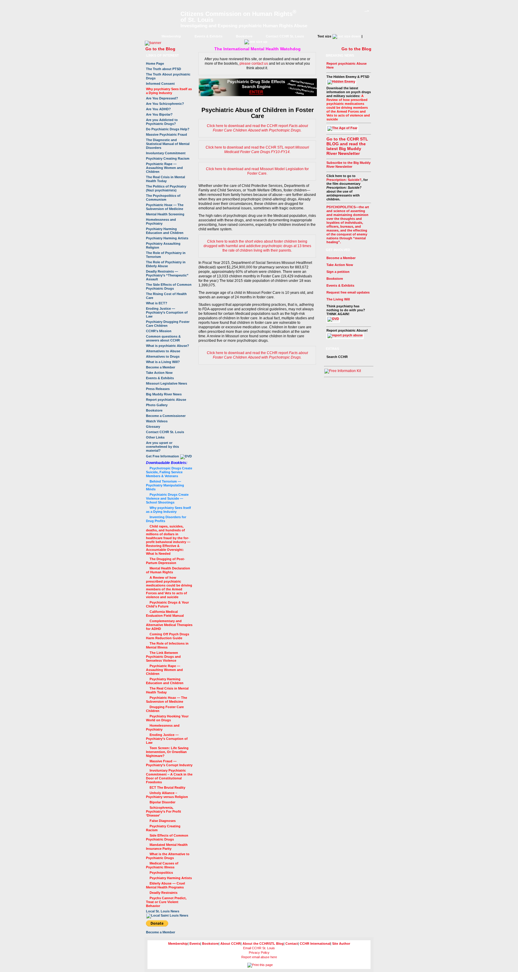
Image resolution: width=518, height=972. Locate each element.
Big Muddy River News (164, 394)
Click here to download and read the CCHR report (257, 128)
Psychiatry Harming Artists (167, 238)
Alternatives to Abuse (163, 351)
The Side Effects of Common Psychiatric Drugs (169, 286)
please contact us (254, 63)
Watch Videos (157, 421)
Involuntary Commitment (166, 153)
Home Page (155, 63)
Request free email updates (348, 292)
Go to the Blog (160, 48)
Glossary (153, 426)
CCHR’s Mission (158, 331)
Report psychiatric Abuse (166, 399)
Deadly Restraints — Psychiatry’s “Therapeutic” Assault (167, 275)
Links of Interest (162, 55)
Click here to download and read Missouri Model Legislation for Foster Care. (257, 171)
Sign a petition (338, 271)
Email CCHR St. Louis (259, 948)
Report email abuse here (259, 957)
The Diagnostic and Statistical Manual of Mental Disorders (167, 143)
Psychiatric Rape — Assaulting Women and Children (164, 167)
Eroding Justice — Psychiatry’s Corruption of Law (167, 312)
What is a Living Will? (163, 362)
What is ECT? (156, 303)
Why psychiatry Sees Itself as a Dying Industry (169, 91)
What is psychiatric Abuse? (167, 345)
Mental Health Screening (165, 214)
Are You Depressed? (162, 98)
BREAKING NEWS (340, 55)
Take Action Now (159, 372)
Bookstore (244, 36)
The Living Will (338, 299)
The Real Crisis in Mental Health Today (165, 179)
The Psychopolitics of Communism (163, 197)
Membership (171, 36)
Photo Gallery (157, 405)
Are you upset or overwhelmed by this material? (162, 446)
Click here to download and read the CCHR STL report (257, 149)
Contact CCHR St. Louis (285, 36)
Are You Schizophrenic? (165, 103)
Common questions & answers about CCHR (163, 338)
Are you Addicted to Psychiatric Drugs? (162, 122)
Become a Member (160, 367)
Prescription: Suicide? (344, 180)
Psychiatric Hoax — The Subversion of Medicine (164, 207)
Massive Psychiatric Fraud (166, 134)
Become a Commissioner (166, 416)
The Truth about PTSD (163, 69)
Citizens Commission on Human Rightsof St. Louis (238, 16)
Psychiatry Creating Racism (167, 158)
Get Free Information (163, 456)
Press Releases (158, 389)
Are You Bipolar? (159, 114)
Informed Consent (160, 83)
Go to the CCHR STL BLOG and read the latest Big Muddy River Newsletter (347, 146)
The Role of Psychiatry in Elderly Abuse (166, 264)
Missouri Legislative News (166, 383)
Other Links (155, 437)
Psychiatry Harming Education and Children (164, 231)
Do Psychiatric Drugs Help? (167, 129)
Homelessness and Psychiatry (161, 221)
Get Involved (338, 250)
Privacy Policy (259, 952)
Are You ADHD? (158, 109)
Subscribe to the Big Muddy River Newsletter (348, 164)
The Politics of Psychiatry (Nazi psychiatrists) (166, 188)
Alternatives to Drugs (163, 356)
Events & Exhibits (208, 36)
